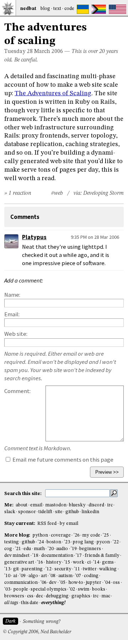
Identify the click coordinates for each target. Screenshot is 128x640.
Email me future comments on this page (62, 459)
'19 (74, 549)
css (30, 596)
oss (116, 582)
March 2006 (48, 51)
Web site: (15, 334)
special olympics (48, 589)
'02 (72, 589)
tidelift (45, 512)
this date (29, 603)
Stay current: (20, 523)
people (20, 589)
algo (33, 576)
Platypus (34, 237)
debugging (57, 596)
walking (108, 569)
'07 (78, 576)
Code (69, 8)
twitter (90, 569)
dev (53, 582)
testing (11, 542)
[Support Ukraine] (83, 9)
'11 (77, 569)
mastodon (55, 505)
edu (27, 549)
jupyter (93, 582)
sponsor (27, 512)
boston (54, 542)
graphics (80, 596)
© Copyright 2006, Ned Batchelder (37, 632)
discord (96, 505)
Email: (12, 314)
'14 (96, 562)
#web (57, 193)
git (16, 569)
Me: (9, 505)
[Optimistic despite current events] (117, 9)
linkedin (90, 512)
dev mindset (17, 555)
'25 (106, 535)
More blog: (17, 535)
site (59, 512)
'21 (18, 549)
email (36, 505)
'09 (23, 576)
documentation (57, 555)
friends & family (102, 555)
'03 (7, 589)
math (39, 549)
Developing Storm (103, 193)
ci (89, 562)
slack (9, 512)
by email (69, 523)
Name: (12, 295)
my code (91, 535)
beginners (90, 549)
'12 (49, 569)
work (78, 562)
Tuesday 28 (18, 51)
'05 (62, 582)
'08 (52, 576)
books (98, 589)
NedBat (28, 8)
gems (108, 562)
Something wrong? (41, 621)
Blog (45, 8)
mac (105, 596)
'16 (40, 562)
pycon (103, 542)
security (62, 569)
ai (15, 576)
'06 (44, 582)
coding (91, 576)
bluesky (77, 505)
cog (8, 549)
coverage (61, 535)
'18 (35, 555)
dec (39, 596)
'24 (41, 542)
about (21, 505)
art (44, 576)
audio (62, 549)
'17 (79, 555)
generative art (19, 562)
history (54, 562)
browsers (14, 596)
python (40, 535)
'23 (67, 542)
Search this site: (23, 493)
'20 (51, 549)
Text (57, 8)
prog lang (83, 542)
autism (65, 576)
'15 (67, 562)
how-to (75, 582)
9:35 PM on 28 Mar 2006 (95, 237)
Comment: (17, 391)
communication (21, 582)
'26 (77, 535)
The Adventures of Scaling (53, 93)
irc (110, 505)
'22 (116, 542)
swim (83, 589)
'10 (7, 576)
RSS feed (47, 523)
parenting (32, 569)
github (72, 512)
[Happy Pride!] (98, 9)
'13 (7, 569)
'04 (107, 582)
